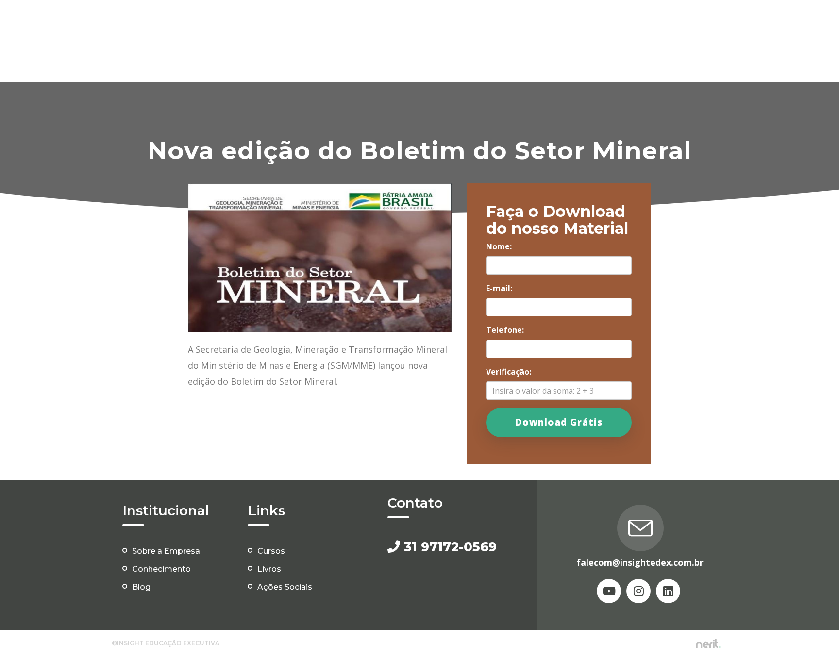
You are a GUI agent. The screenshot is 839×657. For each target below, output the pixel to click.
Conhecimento (161, 569)
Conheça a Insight (345, 20)
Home (280, 20)
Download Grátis (559, 422)
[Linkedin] (668, 591)
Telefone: (505, 330)
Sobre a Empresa (166, 551)
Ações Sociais (705, 20)
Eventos (499, 20)
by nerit (708, 644)
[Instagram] (638, 591)
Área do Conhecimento (579, 20)
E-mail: (499, 288)
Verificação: (508, 371)
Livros (454, 20)
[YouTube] (609, 591)
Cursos (412, 20)
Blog (651, 20)
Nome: (499, 246)
